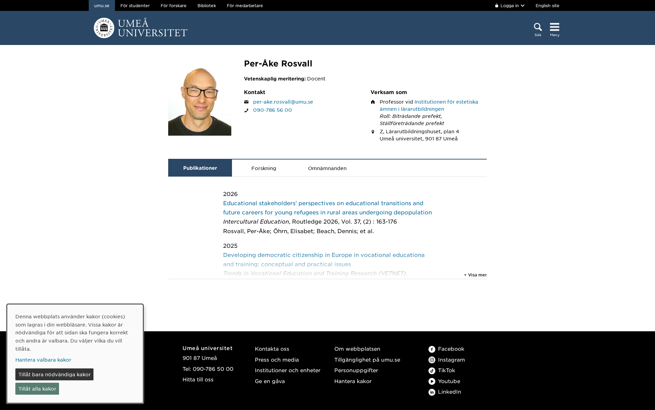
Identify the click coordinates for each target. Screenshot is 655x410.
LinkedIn (449, 391)
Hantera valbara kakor (43, 359)
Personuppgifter (356, 370)
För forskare (174, 5)
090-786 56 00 (272, 110)
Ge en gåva (270, 381)
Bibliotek (207, 5)
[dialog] (75, 353)
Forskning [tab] (263, 168)
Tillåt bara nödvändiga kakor (54, 374)
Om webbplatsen (357, 348)
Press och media (277, 359)
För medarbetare (245, 5)
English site (547, 5)
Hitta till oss (198, 379)
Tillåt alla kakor (37, 388)
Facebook (451, 348)
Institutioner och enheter (287, 370)
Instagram (451, 359)
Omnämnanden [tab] (327, 168)
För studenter (135, 5)
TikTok (446, 370)
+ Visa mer (475, 275)
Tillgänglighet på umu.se (367, 359)
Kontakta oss (272, 348)
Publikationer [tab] (200, 168)
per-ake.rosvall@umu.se (283, 101)
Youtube (449, 381)
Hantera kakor (353, 381)
